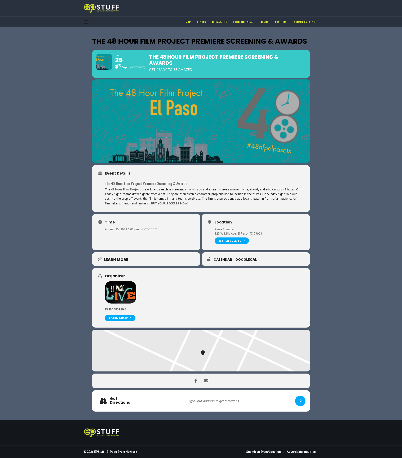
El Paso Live (115, 309)
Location (223, 222)
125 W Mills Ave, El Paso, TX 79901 (238, 233)
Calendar (223, 260)
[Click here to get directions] (300, 401)
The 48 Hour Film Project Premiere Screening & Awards (146, 183)
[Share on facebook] (196, 381)
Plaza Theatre (224, 229)
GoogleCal (246, 260)
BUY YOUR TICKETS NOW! (169, 203)
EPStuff (99, 451)
